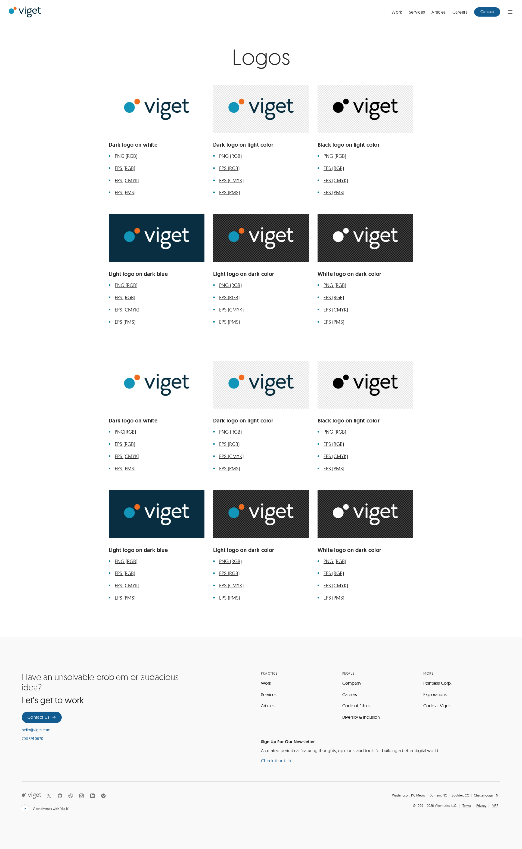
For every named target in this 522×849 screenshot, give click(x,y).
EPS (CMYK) (127, 180)
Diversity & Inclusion (361, 717)
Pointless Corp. (437, 683)
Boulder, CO (460, 795)
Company (351, 683)
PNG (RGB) (230, 156)
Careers (460, 12)
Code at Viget (436, 705)
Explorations (435, 694)
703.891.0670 (32, 738)
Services (417, 12)
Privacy (481, 806)
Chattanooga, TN (486, 795)
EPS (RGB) (229, 168)
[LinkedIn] (92, 795)
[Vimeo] (103, 795)
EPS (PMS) (125, 192)
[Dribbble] (70, 795)
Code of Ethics (356, 705)
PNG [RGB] (126, 156)
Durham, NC (438, 795)
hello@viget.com (36, 729)
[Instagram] (81, 795)
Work (396, 12)
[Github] (60, 795)
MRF (495, 806)
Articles (438, 12)
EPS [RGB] (125, 168)
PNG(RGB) (125, 432)
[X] (49, 795)
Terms (466, 806)
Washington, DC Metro (408, 795)
